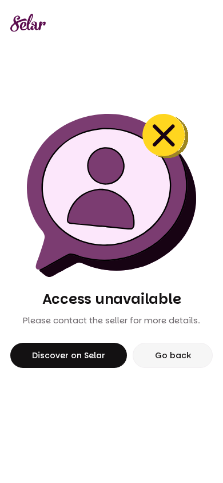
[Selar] (28, 23)
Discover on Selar (68, 355)
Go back (173, 355)
